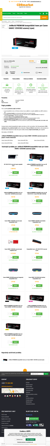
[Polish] (10, 396)
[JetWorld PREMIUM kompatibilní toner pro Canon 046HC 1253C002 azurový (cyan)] (25, 43)
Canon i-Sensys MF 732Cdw (7, 143)
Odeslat (46, 373)
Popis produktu (16, 78)
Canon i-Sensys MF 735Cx (23, 140)
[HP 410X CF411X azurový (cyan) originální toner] (13, 156)
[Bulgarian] (20, 396)
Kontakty (27, 382)
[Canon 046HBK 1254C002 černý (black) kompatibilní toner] (37, 213)
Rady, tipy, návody (29, 384)
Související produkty (41, 78)
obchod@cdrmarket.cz (35, 1)
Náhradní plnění (29, 402)
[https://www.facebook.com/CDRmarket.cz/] (29, 414)
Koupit (44, 61)
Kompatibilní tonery (19, 21)
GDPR (27, 396)
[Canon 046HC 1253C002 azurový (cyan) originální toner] (13, 241)
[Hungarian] (7, 396)
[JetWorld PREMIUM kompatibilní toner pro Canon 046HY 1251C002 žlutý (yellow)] (13, 326)
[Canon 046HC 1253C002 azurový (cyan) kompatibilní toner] (13, 213)
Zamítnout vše (19, 439)
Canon (13, 21)
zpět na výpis (3, 26)
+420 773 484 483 (15, 1)
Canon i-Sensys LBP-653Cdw (7, 140)
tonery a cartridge (33, 444)
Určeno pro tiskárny (28, 78)
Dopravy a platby (29, 386)
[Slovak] (15, 396)
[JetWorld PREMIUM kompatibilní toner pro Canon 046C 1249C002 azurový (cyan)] (13, 185)
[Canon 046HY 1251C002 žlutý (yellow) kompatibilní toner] (37, 269)
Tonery (9, 21)
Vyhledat (44, 17)
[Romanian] (12, 396)
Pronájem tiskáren (29, 400)
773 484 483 (7, 383)
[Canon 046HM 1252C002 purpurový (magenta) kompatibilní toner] (13, 269)
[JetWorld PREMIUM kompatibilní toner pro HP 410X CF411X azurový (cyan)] (37, 156)
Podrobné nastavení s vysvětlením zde (25, 442)
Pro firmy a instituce (30, 398)
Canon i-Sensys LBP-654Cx (39, 140)
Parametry (6, 78)
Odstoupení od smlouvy (30, 403)
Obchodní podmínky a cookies (31, 394)
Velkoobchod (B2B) (29, 388)
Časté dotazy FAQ (29, 390)
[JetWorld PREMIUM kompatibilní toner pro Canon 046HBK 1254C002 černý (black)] (13, 298)
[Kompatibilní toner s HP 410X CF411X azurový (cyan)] (37, 241)
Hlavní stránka (4, 21)
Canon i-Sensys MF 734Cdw (23, 143)
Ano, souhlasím (30, 439)
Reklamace (28, 392)
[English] (5, 396)
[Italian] (17, 396)
